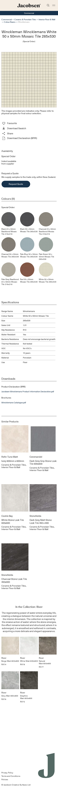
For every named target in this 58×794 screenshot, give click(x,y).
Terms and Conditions (10, 776)
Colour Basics (9, 22)
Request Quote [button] (16, 184)
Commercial (6, 19)
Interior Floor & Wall (47, 19)
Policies (4, 779)
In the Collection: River (29, 606)
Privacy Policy (7, 772)
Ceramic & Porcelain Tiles (25, 19)
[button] (29, 128)
